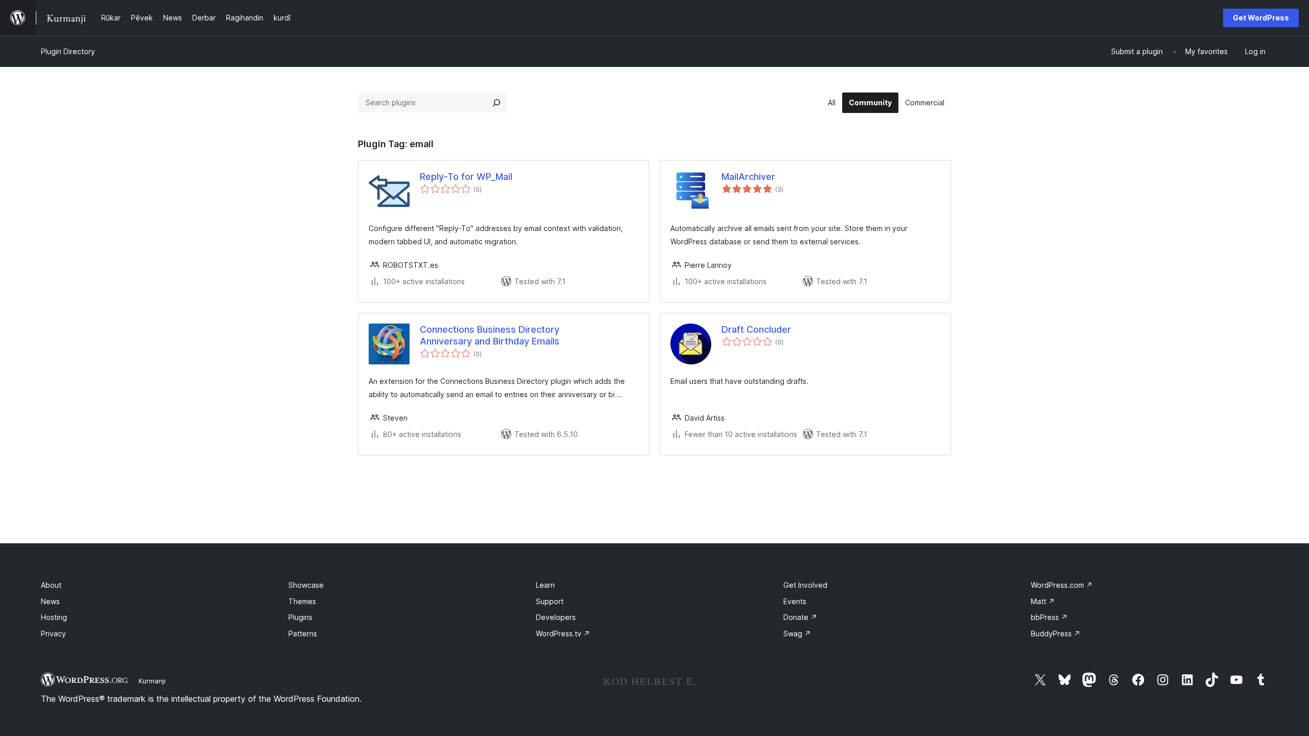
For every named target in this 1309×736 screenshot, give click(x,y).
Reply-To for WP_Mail (466, 176)
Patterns (302, 633)
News (50, 601)
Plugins (300, 617)
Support (549, 601)
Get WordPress (1261, 17)
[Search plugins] (496, 103)
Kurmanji (152, 681)
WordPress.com (1062, 585)
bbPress (1049, 617)
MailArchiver (748, 176)
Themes (302, 601)
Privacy (53, 633)
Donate (800, 617)
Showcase (306, 585)
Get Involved (805, 585)
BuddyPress (1055, 633)
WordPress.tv (563, 633)
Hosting (54, 617)
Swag (797, 633)
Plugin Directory (68, 51)
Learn (545, 585)
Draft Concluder (756, 329)
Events (794, 601)
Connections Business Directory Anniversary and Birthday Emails (489, 335)
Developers (556, 617)
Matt (1043, 601)
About (51, 585)
